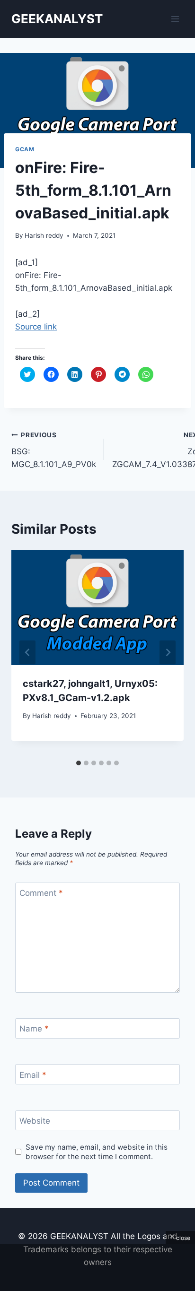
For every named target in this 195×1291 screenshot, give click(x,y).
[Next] (168, 653)
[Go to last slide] (27, 653)
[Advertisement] (97, 1267)
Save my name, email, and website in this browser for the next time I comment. (97, 1152)
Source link (36, 326)
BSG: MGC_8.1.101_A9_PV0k (53, 450)
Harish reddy (44, 235)
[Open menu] (175, 18)
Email (32, 1075)
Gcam (24, 149)
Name (34, 1028)
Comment (41, 893)
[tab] (78, 763)
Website (34, 1121)
